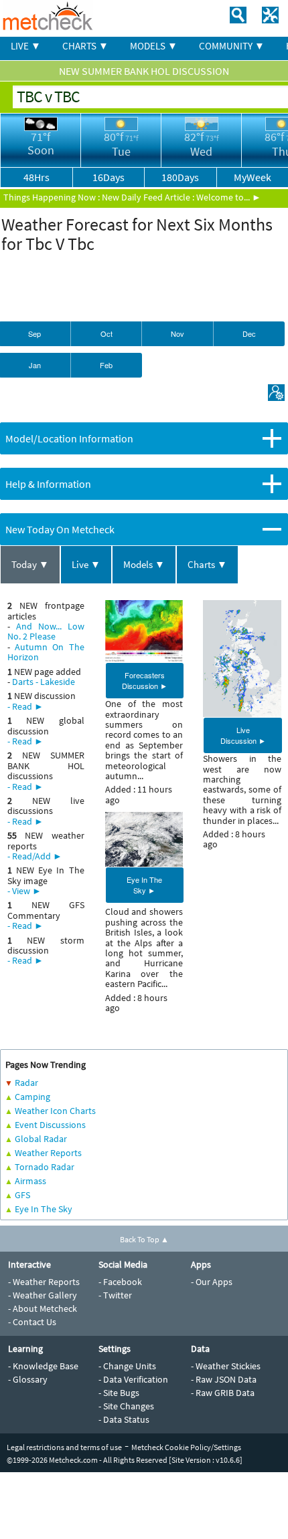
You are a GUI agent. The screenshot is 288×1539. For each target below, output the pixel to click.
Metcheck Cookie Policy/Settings (186, 1447)
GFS (22, 1195)
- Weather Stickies (226, 1366)
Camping (32, 1097)
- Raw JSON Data (224, 1379)
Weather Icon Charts (55, 1111)
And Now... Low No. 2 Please (45, 631)
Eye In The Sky (43, 1209)
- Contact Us (32, 1322)
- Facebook (120, 1282)
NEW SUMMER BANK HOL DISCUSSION (144, 71)
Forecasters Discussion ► (144, 680)
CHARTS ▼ (85, 45)
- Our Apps (211, 1282)
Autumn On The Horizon (45, 652)
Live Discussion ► (243, 735)
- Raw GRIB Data (223, 1393)
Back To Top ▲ (144, 1239)
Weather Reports (48, 1153)
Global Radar (41, 1139)
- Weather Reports (44, 1282)
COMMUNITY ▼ (232, 45)
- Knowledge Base (43, 1366)
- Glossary (28, 1379)
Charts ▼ (207, 564)
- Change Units (127, 1366)
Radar (26, 1083)
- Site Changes (126, 1406)
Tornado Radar (44, 1167)
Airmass (30, 1181)
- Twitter (115, 1295)
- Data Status (123, 1419)
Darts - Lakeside (43, 682)
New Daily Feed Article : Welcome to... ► (181, 197)
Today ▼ (30, 564)
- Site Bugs (118, 1393)
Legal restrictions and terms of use (64, 1447)
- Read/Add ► (34, 856)
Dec (249, 333)
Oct (106, 333)
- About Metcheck (42, 1308)
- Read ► (25, 706)
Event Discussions (50, 1125)
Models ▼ (144, 564)
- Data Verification (133, 1379)
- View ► (24, 891)
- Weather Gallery (42, 1295)
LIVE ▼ (26, 45)
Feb (106, 365)
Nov (177, 333)
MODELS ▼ (153, 45)
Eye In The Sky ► (144, 884)
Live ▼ (86, 564)
